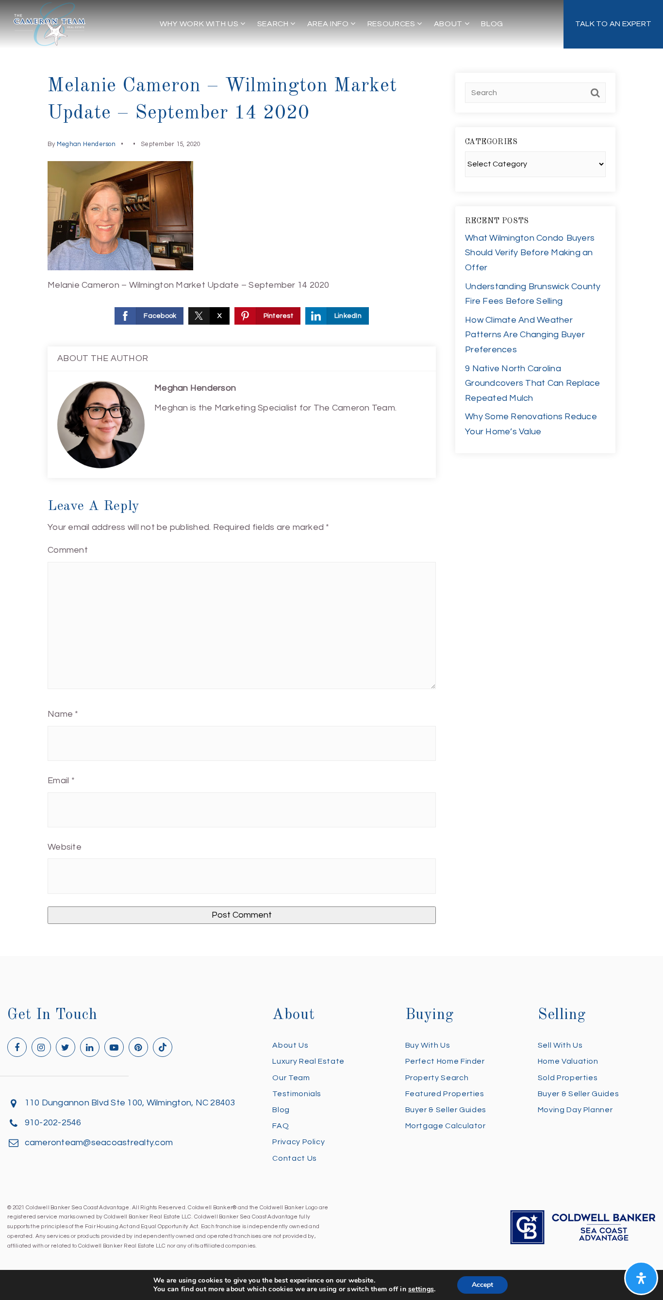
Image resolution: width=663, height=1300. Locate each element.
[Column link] (613, 24)
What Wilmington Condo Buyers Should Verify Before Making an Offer (530, 252)
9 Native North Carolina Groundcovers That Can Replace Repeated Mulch (532, 383)
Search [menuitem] (273, 24)
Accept (482, 1284)
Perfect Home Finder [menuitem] (445, 1061)
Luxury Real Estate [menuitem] (308, 1061)
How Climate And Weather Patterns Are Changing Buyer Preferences (525, 334)
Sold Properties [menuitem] (568, 1078)
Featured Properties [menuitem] (444, 1094)
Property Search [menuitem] (437, 1078)
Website (65, 847)
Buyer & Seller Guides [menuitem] (445, 1110)
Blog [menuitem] (492, 24)
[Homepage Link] (49, 23)
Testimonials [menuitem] (296, 1094)
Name (63, 714)
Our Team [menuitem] (291, 1078)
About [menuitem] (449, 24)
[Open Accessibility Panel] (641, 1278)
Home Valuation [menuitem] (568, 1061)
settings (421, 1289)
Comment (68, 550)
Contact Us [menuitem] (294, 1158)
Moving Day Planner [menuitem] (575, 1110)
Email (61, 780)
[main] (331, 478)
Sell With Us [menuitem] (560, 1045)
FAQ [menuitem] (280, 1126)
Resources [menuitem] (392, 24)
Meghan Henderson (86, 144)
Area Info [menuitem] (328, 24)
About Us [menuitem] (290, 1045)
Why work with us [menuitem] (200, 24)
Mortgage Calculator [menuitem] (445, 1126)
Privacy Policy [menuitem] (298, 1142)
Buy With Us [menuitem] (427, 1045)
